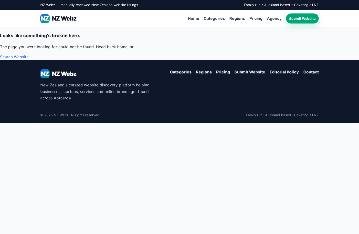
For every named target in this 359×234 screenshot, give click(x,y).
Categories (214, 18)
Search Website (14, 56)
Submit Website (302, 18)
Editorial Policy (284, 72)
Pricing (256, 18)
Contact (311, 72)
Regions (237, 18)
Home (193, 18)
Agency (274, 18)
